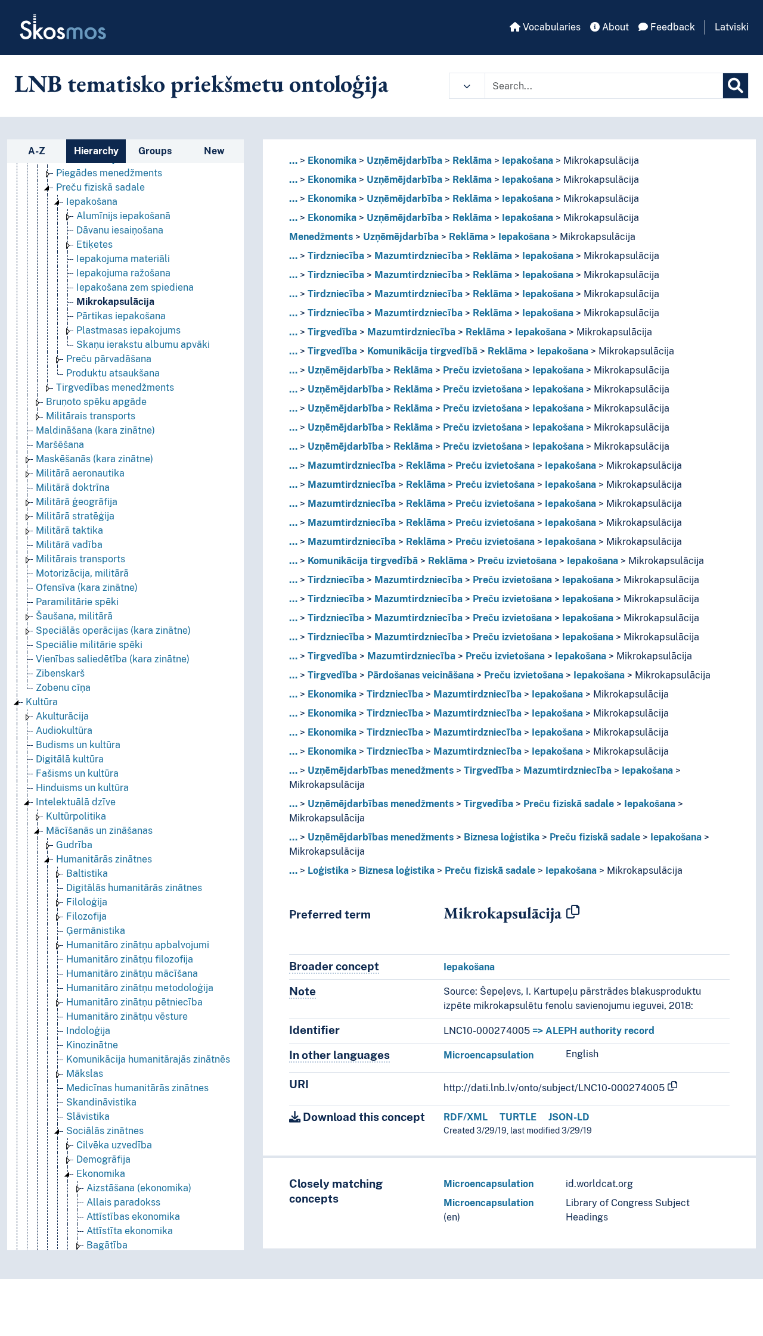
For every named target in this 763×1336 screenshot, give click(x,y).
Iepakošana (91, 201)
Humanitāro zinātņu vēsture (127, 1016)
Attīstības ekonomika (133, 1216)
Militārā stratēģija (75, 516)
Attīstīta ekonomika (129, 1231)
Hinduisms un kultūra (82, 787)
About (614, 27)
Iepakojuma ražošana (123, 273)
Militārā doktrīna (73, 487)
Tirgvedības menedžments (115, 387)
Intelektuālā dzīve (76, 802)
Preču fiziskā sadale (100, 187)
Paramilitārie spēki (77, 602)
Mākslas (84, 1073)
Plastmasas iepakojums (128, 330)
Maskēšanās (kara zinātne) (94, 459)
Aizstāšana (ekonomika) (138, 1188)
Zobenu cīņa (63, 687)
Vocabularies (550, 27)
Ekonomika (100, 1173)
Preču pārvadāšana (108, 359)
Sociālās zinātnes (105, 1130)
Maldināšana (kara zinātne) (95, 430)
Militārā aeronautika (80, 473)
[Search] (735, 86)
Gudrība (74, 845)
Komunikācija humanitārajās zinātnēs (148, 1059)
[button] (467, 86)
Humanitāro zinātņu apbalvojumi (137, 945)
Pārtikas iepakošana (121, 316)
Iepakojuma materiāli (123, 258)
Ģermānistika (95, 930)
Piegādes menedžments (109, 173)
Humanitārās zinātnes (104, 859)
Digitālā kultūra (70, 759)
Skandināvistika (101, 1102)
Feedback (671, 27)
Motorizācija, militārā (82, 573)
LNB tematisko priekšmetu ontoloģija (201, 83)
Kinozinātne (92, 1045)
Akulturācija (62, 716)
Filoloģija (86, 902)
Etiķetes (94, 244)
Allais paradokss (123, 1202)
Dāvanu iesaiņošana (119, 230)
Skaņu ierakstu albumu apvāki (143, 344)
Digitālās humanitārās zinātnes (134, 887)
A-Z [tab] (36, 151)
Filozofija (86, 916)
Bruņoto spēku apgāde (96, 401)
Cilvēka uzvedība (114, 1145)
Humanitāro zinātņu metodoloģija (139, 988)
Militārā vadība (69, 544)
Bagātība (107, 1245)
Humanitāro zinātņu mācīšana (132, 973)
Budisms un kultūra (78, 744)
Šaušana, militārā (74, 616)
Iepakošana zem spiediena (135, 287)
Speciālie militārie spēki (89, 644)
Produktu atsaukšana (113, 373)
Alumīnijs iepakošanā (123, 216)
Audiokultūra (64, 730)
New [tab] (214, 151)
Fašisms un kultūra (77, 773)
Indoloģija (88, 1030)
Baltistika (87, 873)
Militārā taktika (69, 530)
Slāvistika (88, 1116)
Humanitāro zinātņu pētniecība (134, 1002)
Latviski (732, 27)
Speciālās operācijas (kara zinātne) (113, 630)
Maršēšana (60, 444)
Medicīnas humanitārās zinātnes (137, 1088)
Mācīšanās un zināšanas (99, 830)
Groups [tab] (155, 151)
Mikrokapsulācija (115, 301)
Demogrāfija (103, 1159)
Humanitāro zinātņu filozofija (129, 959)
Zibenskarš (60, 673)
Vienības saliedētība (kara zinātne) (113, 659)
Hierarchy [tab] (96, 151)
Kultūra (42, 702)
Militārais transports (90, 416)
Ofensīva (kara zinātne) (87, 587)
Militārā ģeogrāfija (76, 501)
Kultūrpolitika (76, 816)
